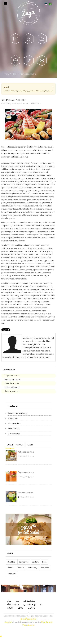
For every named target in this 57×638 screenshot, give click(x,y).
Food (44, 562)
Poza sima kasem (12, 387)
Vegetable (11, 574)
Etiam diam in (13, 429)
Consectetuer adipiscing (17, 413)
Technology (32, 568)
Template (45, 568)
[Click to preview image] (28, 124)
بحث (17, 601)
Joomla (10, 568)
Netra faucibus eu (25, 492)
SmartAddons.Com (28, 619)
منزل (9, 601)
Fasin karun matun (12, 379)
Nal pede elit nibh (26, 452)
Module (20, 568)
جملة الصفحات (29, 601)
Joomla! (8, 622)
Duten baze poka (12, 383)
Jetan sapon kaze (12, 391)
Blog (14, 74)
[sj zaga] (28, 13)
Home (6, 74)
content (35, 562)
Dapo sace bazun (12, 376)
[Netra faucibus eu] (11, 496)
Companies (23, 562)
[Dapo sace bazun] (11, 476)
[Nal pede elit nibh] (11, 455)
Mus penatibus (14, 434)
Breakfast (11, 562)
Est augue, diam (14, 423)
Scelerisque (12, 418)
